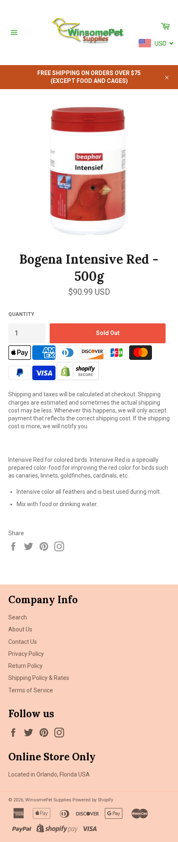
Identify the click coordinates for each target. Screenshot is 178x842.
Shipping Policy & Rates (38, 678)
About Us (20, 629)
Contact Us (22, 641)
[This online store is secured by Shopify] (78, 378)
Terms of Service (30, 690)
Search (17, 617)
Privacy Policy (26, 653)
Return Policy (25, 665)
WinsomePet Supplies (48, 800)
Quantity (21, 314)
